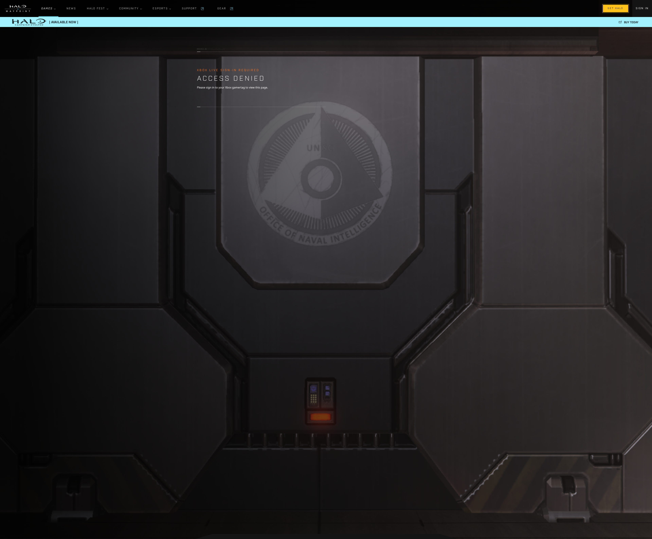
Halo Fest (96, 8)
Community (129, 8)
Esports (160, 8)
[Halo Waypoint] (17, 8)
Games (47, 8)
